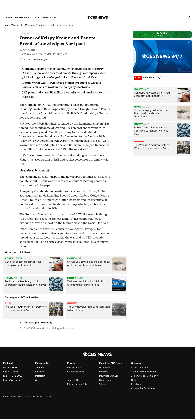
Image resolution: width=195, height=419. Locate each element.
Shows (46, 17)
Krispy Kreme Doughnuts (78, 109)
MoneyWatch (11, 25)
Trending (24, 33)
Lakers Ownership (12, 380)
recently (98, 237)
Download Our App (108, 376)
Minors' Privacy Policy (78, 384)
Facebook (40, 372)
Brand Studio (105, 380)
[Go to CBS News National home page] (97, 17)
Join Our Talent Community (144, 376)
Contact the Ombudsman (143, 388)
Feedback (136, 384)
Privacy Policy (74, 367)
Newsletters (105, 367)
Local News (21, 17)
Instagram (40, 376)
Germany (46, 322)
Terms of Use (73, 380)
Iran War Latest (10, 372)
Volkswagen (31, 322)
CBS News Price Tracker (63, 25)
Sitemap (103, 384)
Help (133, 380)
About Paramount (140, 367)
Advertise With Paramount (144, 372)
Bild (22, 164)
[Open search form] (189, 17)
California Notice (75, 372)
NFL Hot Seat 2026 (12, 376)
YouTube (39, 367)
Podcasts (103, 372)
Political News (10, 367)
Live (35, 17)
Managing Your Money (36, 25)
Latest (7, 17)
